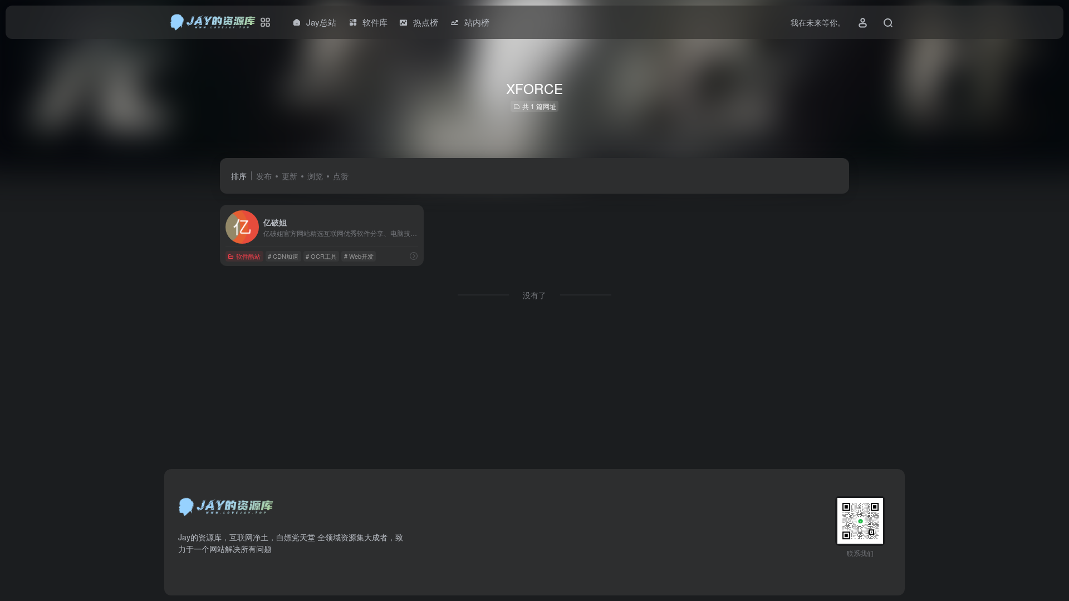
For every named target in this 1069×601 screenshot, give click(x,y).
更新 (289, 175)
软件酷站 (248, 256)
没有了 (534, 294)
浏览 (315, 175)
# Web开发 (359, 256)
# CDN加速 (283, 256)
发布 (264, 175)
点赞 (341, 175)
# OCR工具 (321, 256)
